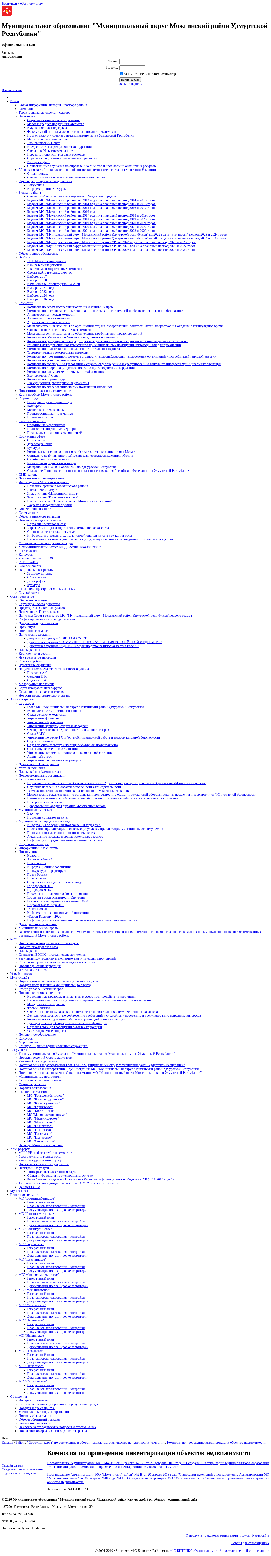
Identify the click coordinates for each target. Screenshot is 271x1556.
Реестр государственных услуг (41, 1160)
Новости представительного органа (44, 695)
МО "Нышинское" (40, 1130)
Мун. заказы (19, 1191)
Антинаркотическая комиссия (48, 318)
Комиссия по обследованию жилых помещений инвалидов (70, 387)
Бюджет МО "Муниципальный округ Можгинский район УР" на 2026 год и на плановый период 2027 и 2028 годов (111, 249)
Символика (27, 108)
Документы (35, 185)
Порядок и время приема (37, 1408)
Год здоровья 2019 (40, 886)
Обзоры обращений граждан (39, 1419)
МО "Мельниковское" (43, 1118)
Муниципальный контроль (38, 928)
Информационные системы (38, 848)
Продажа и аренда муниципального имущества (61, 832)
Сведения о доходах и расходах (41, 691)
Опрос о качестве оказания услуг (51, 531)
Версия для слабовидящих (250, 1543)
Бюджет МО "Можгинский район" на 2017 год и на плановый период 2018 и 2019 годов (91, 215)
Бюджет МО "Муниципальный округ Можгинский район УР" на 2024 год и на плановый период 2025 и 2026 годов (111, 242)
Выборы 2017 (37, 276)
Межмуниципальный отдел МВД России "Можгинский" (60, 547)
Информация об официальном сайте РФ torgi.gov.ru (64, 825)
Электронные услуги (34, 1168)
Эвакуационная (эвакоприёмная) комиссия (58, 383)
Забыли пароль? (130, 84)
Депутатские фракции (35, 634)
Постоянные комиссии (35, 630)
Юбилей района (30, 566)
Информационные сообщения (49, 867)
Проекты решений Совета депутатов (45, 1057)
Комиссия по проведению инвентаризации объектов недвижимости (216, 1442)
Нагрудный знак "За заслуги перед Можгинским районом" (69, 501)
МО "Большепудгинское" (45, 1099)
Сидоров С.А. (37, 680)
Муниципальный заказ (35, 810)
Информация (28, 851)
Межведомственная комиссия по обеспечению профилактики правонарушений (84, 333)
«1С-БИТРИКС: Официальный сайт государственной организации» (219, 1550)
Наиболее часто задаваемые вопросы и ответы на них (57, 1427)
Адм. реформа (20, 1149)
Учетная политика (32, 768)
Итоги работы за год (33, 970)
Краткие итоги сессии (35, 653)
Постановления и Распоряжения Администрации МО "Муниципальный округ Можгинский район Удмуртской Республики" (109, 1069)
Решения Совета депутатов (38, 1061)
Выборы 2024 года (40, 295)
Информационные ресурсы (46, 189)
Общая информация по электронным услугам (60, 1175)
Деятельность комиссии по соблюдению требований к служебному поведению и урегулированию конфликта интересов (114, 1015)
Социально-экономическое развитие (53, 120)
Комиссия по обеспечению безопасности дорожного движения (72, 337)
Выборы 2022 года (40, 291)
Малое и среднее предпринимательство (55, 124)
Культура (33, 448)
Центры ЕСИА (29, 1187)
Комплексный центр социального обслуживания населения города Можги (81, 451)
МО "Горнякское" (40, 1107)
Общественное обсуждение (38, 253)
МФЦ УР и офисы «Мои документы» (46, 1152)
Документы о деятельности (38, 623)
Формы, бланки (38, 1008)
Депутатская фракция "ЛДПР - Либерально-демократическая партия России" (83, 646)
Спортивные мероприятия (46, 425)
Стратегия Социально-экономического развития (62, 158)
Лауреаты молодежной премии (49, 505)
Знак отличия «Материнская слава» (53, 493)
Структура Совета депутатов (39, 604)
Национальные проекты (36, 570)
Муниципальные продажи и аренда (44, 821)
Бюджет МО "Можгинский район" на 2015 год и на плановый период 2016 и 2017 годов (91, 208)
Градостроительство (33, 1091)
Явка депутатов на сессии (37, 657)
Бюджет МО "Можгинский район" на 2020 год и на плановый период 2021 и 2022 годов (91, 227)
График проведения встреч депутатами (47, 619)
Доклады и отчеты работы (38, 924)
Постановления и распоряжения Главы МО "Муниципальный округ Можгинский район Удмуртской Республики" (102, 1065)
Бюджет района (30, 192)
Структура (26, 703)
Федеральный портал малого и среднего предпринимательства (72, 131)
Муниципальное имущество (47, 139)
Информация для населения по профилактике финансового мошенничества (82, 920)
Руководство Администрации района (54, 710)
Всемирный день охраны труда (49, 402)
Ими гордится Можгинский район (44, 482)
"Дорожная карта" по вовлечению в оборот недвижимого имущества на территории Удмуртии (87, 169)
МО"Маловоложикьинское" (47, 1114)
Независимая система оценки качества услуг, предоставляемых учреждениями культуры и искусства (100, 539)
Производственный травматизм (50, 413)
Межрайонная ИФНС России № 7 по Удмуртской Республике (71, 467)
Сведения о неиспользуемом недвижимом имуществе (66, 177)
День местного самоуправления (41, 478)
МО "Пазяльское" (40, 1133)
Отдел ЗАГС (36, 733)
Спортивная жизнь (32, 421)
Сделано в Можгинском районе (50, 150)
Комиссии (26, 303)
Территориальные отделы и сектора (44, 112)
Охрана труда (28, 398)
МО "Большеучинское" (44, 1103)
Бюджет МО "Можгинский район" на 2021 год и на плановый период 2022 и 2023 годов (91, 230)
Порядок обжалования (35, 1088)
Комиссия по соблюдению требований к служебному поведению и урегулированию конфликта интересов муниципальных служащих (124, 364)
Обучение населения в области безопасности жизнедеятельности (74, 787)
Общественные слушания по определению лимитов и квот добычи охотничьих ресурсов (91, 166)
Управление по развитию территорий (54, 760)
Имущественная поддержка (47, 128)
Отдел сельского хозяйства (46, 714)
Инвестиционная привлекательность (45, 390)
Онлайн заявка (37, 173)
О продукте (194, 1535)
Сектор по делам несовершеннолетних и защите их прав (68, 730)
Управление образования (45, 722)
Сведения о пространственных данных (47, 589)
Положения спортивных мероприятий (55, 429)
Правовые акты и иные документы (44, 1164)
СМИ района (28, 474)
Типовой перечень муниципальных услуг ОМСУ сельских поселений (69, 1183)
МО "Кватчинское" (41, 1111)
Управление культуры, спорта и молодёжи (57, 726)
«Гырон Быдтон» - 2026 (36, 558)
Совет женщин (29, 512)
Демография (36, 581)
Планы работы (29, 650)
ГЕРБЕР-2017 (28, 562)
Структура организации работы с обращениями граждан (60, 1404)
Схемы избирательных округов (49, 272)
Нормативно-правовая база (46, 524)
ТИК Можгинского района (46, 261)
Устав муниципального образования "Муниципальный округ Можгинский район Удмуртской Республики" (97, 1053)
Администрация (22, 699)
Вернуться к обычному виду (22, 3)
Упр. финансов (21, 973)
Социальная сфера (32, 436)
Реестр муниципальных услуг (40, 1156)
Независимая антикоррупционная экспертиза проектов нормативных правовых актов (89, 1000)
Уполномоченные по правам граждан (46, 543)
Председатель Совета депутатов (42, 608)
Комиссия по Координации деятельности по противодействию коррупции (81, 368)
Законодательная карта (35, 1423)
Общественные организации (39, 516)
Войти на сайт (12, 90)
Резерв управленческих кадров (41, 989)
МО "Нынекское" (40, 1126)
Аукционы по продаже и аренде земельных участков (65, 836)
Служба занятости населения (48, 459)
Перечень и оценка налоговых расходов (56, 154)
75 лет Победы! (38, 909)
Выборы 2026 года (40, 299)
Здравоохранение (39, 444)
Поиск (245, 1535)
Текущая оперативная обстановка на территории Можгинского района (78, 790)
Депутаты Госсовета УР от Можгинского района (54, 669)
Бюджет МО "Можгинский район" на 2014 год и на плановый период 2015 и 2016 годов (91, 204)
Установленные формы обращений (44, 1412)
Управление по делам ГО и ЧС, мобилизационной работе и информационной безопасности (93, 737)
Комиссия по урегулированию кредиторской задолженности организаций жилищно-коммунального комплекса (107, 341)
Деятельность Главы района (39, 764)
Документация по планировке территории (57, 1210)
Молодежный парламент (36, 684)
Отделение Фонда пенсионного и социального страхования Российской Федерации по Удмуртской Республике (108, 470)
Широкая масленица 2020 (45, 905)
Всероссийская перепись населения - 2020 (57, 901)
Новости (33, 855)
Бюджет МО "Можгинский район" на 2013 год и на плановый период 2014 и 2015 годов (91, 200)
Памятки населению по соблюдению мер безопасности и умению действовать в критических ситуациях (102, 798)
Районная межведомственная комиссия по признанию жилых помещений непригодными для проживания (104, 345)
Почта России (37, 874)
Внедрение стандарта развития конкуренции (59, 147)
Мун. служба (19, 977)
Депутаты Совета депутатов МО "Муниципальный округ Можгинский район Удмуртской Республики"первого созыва (105, 615)
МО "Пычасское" (39, 1137)
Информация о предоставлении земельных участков (65, 840)
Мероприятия (28, 1042)
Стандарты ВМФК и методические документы (52, 954)
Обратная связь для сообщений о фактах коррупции (64, 1027)
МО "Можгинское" (41, 1122)
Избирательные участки (44, 265)
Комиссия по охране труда (46, 379)
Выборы (25, 257)
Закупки (33, 813)
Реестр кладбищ (38, 162)
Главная (7, 1442)
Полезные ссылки (40, 417)
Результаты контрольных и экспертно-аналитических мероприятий (67, 958)
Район (14, 101)
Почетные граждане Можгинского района (57, 486)
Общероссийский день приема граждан (55, 882)
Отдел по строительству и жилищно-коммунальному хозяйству (72, 745)
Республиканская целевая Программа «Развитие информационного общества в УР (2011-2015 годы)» (100, 1179)
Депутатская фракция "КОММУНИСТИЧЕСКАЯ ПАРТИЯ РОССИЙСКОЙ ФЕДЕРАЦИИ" (94, 642)
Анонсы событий (39, 859)
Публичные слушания (35, 665)
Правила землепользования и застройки (56, 1206)
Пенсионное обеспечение (37, 1034)
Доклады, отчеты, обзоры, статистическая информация (67, 1023)
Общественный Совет (35, 509)
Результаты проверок (34, 844)
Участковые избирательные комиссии (54, 269)
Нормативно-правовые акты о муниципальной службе (58, 981)
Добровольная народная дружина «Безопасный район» (66, 806)
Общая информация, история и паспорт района (53, 105)
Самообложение (30, 592)
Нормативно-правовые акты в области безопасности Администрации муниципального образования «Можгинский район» (116, 783)
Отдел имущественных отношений (52, 749)
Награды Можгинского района (41, 1145)
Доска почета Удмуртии (44, 490)
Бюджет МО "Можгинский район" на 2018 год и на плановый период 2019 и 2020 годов (91, 219)
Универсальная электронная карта (51, 1172)
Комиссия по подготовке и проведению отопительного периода (73, 349)
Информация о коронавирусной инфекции (58, 912)
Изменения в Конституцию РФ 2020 (53, 284)
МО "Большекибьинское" (45, 1095)
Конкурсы (34, 406)
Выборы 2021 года (40, 288)
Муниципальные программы (40, 1076)
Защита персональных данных (41, 1080)
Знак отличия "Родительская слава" (53, 497)
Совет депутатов (22, 596)
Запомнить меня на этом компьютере (150, 74)
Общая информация (33, 600)
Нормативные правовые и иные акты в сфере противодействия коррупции (81, 996)
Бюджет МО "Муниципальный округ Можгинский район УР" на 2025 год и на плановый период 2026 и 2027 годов (111, 246)
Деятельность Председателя (39, 611)
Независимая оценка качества (40, 520)
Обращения (18, 1396)
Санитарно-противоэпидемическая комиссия (59, 329)
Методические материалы (46, 409)
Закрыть (8, 52)
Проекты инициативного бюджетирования (58, 893)
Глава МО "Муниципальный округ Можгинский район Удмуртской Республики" (86, 707)
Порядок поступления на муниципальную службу (55, 985)
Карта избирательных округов (40, 688)
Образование (36, 440)
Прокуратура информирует (46, 871)
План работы (36, 863)
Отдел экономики (40, 741)
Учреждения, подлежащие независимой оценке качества (68, 528)
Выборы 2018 (37, 280)
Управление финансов (43, 718)
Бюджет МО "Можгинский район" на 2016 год (61, 211)
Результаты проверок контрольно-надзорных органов (57, 962)
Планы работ (28, 951)
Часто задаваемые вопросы (46, 1031)
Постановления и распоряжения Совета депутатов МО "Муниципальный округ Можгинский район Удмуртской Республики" (110, 1072)
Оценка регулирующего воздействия (45, 181)
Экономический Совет (43, 143)
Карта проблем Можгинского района (45, 394)
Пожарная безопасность (44, 802)
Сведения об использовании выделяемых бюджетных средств (72, 196)
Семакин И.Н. (37, 676)
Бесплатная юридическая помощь (51, 463)
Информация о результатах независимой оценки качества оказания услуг (80, 535)
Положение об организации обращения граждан (54, 1431)
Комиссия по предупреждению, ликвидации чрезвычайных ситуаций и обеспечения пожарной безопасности (106, 310)
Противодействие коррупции (40, 966)
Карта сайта (260, 1535)
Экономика (27, 116)
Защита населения (32, 779)
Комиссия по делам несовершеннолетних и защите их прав (70, 307)
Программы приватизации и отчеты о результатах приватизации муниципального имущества (95, 829)
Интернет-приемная (33, 1400)
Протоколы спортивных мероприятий (54, 432)
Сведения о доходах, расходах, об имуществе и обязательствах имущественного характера (92, 1011)
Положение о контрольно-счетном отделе (49, 943)
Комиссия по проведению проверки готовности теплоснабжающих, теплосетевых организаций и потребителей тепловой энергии (121, 356)
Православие (36, 878)
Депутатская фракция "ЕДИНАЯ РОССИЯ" (59, 638)
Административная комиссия (48, 322)
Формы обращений (32, 1084)
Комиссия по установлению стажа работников (60, 360)
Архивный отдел (39, 756)
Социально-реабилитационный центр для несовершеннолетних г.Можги (80, 455)
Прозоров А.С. (37, 672)
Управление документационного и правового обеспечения (69, 752)
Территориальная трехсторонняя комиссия (57, 352)
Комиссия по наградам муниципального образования (65, 371)
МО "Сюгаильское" (41, 1141)
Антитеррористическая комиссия (51, 314)
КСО (13, 939)
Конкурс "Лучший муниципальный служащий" (53, 1046)
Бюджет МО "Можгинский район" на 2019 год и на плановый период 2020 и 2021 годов (91, 223)
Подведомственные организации (42, 775)
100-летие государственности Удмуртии (56, 897)
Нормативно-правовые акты (47, 817)
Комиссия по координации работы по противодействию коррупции (76, 1019)
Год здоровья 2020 (40, 890)
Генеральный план (40, 1202)
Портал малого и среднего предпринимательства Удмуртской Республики (80, 135)
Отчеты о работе (31, 661)
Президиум (27, 627)
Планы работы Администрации (42, 771)
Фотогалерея (28, 550)
